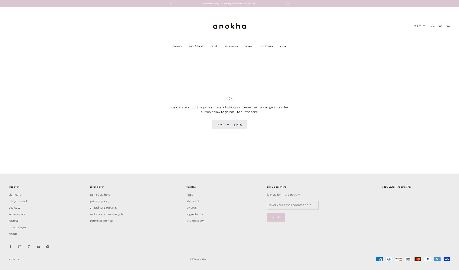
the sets (214, 46)
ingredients (194, 214)
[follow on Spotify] (47, 246)
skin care (177, 46)
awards (191, 207)
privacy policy (99, 201)
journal (248, 46)
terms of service (101, 220)
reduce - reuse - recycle (107, 214)
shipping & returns (103, 207)
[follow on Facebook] (10, 246)
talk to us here (100, 194)
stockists (192, 201)
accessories (231, 46)
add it (276, 217)
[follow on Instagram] (20, 246)
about (283, 46)
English (417, 25)
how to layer (266, 46)
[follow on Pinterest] (29, 246)
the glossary (195, 220)
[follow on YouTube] (38, 246)
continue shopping (229, 124)
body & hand (196, 46)
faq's (189, 194)
